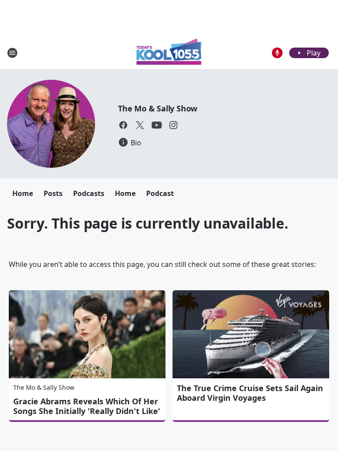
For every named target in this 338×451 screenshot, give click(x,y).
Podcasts (88, 193)
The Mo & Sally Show (157, 108)
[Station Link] (169, 52)
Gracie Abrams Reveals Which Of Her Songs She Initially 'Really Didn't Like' (86, 406)
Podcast (160, 193)
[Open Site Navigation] (12, 53)
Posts (53, 193)
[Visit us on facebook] (123, 125)
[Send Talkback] (277, 53)
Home (22, 193)
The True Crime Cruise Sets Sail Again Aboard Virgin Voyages (250, 393)
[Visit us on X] (140, 125)
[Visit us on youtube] (156, 125)
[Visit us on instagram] (173, 125)
